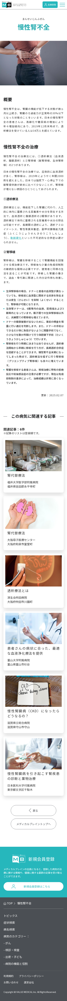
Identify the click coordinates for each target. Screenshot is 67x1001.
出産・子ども (13, 957)
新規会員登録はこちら (37, 886)
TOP (10, 903)
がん (8, 943)
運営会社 (29, 982)
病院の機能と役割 (16, 964)
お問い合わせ (11, 982)
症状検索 (9, 922)
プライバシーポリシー (31, 976)
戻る (35, 810)
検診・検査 (12, 950)
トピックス (10, 916)
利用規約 (9, 976)
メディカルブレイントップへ (33, 824)
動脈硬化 (16, 238)
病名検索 (9, 929)
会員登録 (52, 4)
